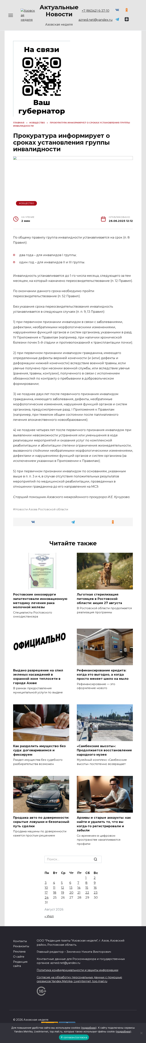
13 (70, 887)
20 (71, 892)
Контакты (20, 941)
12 (62, 887)
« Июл (49, 916)
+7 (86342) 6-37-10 (95, 10)
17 (46, 892)
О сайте (18, 956)
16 (95, 887)
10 (46, 887)
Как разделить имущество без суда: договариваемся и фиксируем (39, 750)
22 (87, 892)
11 (54, 887)
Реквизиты (21, 946)
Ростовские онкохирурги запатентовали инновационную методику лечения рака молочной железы (40, 601)
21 (78, 892)
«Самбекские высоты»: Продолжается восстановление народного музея (104, 750)
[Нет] (141, 1033)
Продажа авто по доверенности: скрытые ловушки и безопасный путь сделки (41, 822)
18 (54, 892)
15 (86, 887)
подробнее (89, 1027)
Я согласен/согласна (74, 1037)
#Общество (26, 203)
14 (78, 887)
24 (46, 897)
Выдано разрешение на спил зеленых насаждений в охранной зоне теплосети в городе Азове (38, 676)
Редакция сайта (20, 964)
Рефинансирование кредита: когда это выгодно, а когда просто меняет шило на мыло (103, 674)
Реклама (19, 951)
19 (62, 892)
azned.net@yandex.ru (96, 20)
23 (96, 892)
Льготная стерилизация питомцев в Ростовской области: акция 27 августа (99, 599)
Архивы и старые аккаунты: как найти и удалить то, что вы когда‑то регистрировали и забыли (104, 824)
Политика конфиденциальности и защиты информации (77, 970)
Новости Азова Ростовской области (41, 509)
